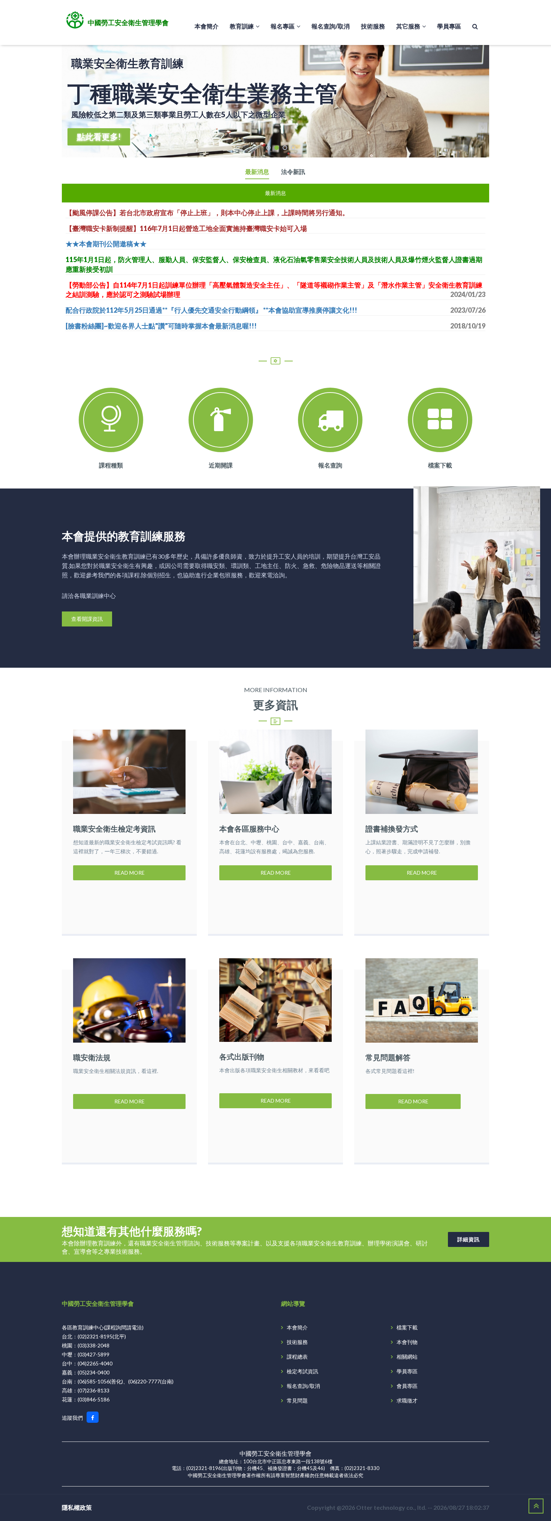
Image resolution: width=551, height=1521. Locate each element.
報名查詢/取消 (330, 26)
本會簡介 (207, 26)
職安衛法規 (92, 1057)
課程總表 (297, 1356)
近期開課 (221, 465)
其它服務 (408, 26)
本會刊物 (407, 1342)
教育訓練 (242, 26)
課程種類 (111, 465)
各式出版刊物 (241, 1056)
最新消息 (257, 172)
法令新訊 (293, 172)
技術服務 (373, 26)
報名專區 (283, 26)
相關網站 (407, 1356)
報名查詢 (330, 465)
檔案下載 (440, 465)
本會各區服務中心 (249, 828)
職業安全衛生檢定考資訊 (114, 828)
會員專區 (407, 1386)
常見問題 (297, 1400)
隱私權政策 (77, 1507)
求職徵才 (407, 1400)
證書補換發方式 (391, 828)
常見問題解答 (387, 1057)
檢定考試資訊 (302, 1371)
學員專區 (449, 26)
